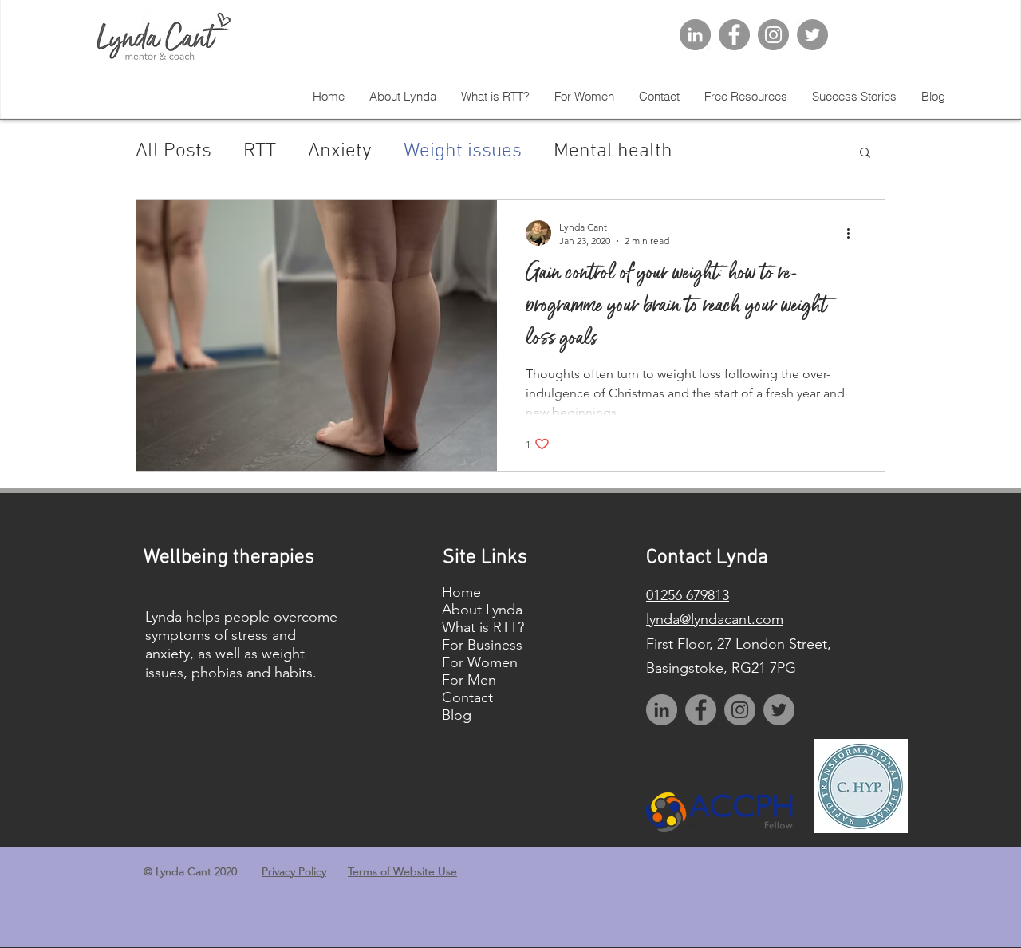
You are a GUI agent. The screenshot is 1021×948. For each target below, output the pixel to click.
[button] (865, 153)
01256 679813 (687, 595)
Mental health (613, 152)
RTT (259, 152)
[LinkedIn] (695, 34)
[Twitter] (812, 34)
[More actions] (853, 233)
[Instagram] (773, 34)
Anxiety (340, 152)
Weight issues (463, 152)
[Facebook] (734, 34)
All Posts (173, 152)
